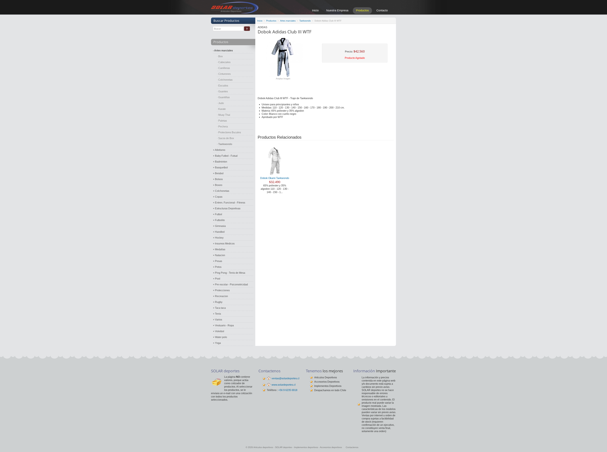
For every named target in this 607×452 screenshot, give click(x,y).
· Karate (221, 109)
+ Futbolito (219, 220)
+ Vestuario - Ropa (223, 325)
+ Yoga (217, 343)
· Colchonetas (225, 79)
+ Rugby (217, 302)
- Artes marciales (223, 50)
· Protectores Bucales (229, 132)
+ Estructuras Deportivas (226, 208)
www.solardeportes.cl (284, 384)
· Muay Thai (223, 115)
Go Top (601, 445)
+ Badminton (220, 161)
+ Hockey (218, 237)
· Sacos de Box (225, 138)
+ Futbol (217, 214)
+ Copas (217, 196)
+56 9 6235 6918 (287, 390)
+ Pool (216, 278)
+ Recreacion (220, 296)
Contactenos (352, 447)
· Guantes (222, 91)
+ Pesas (217, 261)
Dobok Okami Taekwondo (274, 178)
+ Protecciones (221, 290)
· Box (220, 56)
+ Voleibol (218, 331)
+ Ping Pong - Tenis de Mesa (229, 272)
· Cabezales (223, 62)
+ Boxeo (217, 185)
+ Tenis (217, 313)
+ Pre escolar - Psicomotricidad (230, 284)
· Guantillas (223, 97)
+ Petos (217, 267)
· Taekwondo (224, 144)
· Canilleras (223, 68)
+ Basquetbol (220, 167)
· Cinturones (224, 74)
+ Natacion (219, 255)
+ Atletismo (219, 150)
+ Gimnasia (219, 226)
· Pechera (222, 126)
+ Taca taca (219, 308)
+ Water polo (220, 337)
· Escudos (222, 85)
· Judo (220, 103)
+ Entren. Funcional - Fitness (229, 202)
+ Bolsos (218, 179)
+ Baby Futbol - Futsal (225, 155)
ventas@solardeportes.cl (285, 378)
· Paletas (222, 120)
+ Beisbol (218, 173)
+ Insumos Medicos (224, 243)
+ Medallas (219, 249)
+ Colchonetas (221, 191)
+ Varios (217, 319)
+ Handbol (219, 232)
